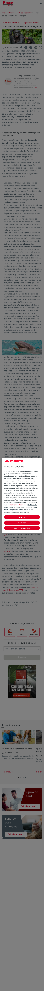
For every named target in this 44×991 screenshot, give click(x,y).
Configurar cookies (22, 528)
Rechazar (22, 523)
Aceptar (22, 517)
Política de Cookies (17, 505)
